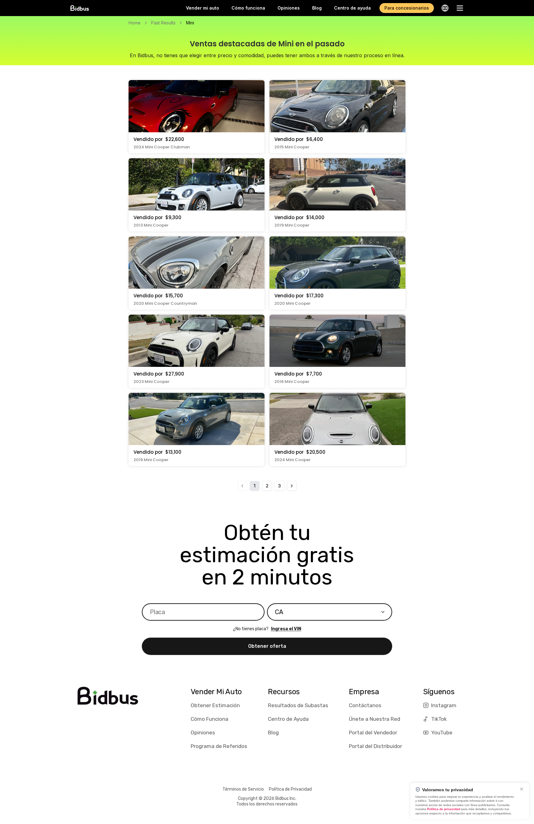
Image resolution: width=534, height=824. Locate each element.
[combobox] (329, 612)
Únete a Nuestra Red (374, 719)
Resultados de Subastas (298, 705)
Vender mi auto (202, 8)
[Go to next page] (292, 486)
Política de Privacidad (290, 789)
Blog (317, 8)
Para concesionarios (406, 8)
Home (135, 22)
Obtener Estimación (215, 705)
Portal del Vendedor (373, 732)
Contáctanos (365, 705)
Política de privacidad (443, 809)
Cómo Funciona (209, 719)
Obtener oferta (267, 646)
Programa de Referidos (219, 746)
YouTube (441, 732)
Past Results (163, 22)
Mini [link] (190, 22)
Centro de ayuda (352, 8)
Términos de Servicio (243, 789)
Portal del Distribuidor (375, 746)
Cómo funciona (248, 8)
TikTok (439, 719)
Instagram (443, 705)
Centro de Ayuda (288, 719)
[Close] (521, 789)
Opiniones (289, 8)
